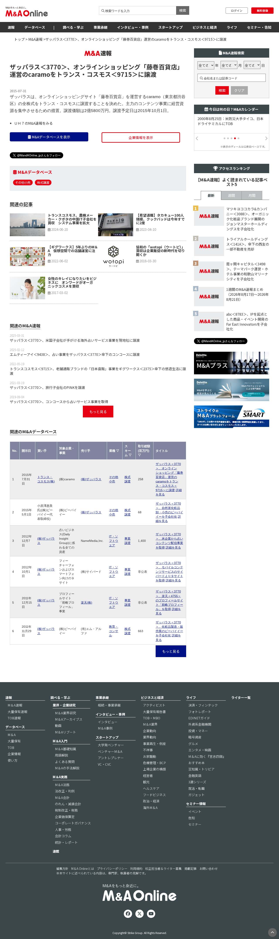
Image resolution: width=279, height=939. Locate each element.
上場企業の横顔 (154, 769)
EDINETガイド (199, 718)
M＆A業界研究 (65, 713)
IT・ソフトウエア (113, 541)
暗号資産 (194, 737)
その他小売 (23, 182)
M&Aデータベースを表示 (50, 136)
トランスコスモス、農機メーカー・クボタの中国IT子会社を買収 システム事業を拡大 (72, 219)
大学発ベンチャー (111, 745)
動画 (58, 725)
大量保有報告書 (154, 711)
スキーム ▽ (128, 450)
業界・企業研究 (64, 705)
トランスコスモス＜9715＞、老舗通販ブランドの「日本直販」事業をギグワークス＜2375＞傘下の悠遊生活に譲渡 (98, 371)
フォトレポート (199, 711)
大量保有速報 (17, 711)
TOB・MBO (151, 718)
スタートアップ (170, 27)
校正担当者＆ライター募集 (163, 868)
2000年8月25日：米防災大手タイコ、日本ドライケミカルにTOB (230, 121)
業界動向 (149, 737)
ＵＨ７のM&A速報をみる (33, 123)
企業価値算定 (65, 816)
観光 (146, 782)
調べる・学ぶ (73, 27)
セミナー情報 (196, 803)
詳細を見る (173, 547)
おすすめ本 (196, 762)
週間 (231, 195)
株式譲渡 (43, 182)
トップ (19, 39)
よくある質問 (65, 761)
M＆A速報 (15, 705)
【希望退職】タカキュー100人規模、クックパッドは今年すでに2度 (160, 219)
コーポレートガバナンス (73, 823)
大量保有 (14, 741)
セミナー (194, 824)
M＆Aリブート (65, 732)
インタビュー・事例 (132, 27)
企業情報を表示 (141, 137)
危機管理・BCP (154, 762)
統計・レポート (66, 842)
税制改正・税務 (66, 810)
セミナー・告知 (259, 27)
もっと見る (98, 411)
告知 (191, 817)
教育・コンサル (113, 631)
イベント (194, 811)
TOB (11, 747)
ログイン (236, 10)
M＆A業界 (150, 724)
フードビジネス (154, 794)
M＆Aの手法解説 (67, 768)
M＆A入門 (60, 741)
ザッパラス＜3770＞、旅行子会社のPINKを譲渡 (47, 387)
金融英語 (194, 775)
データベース (34, 27)
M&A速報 (35, 39)
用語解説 (61, 755)
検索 (182, 10)
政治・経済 (151, 801)
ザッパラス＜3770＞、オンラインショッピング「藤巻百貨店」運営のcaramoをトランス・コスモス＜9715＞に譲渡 (169, 477)
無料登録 (262, 10)
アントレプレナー (111, 757)
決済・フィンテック (203, 705)
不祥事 (148, 750)
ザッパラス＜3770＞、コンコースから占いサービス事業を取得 (59, 401)
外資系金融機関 (199, 724)
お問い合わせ (208, 868)
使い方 (12, 760)
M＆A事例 (105, 728)
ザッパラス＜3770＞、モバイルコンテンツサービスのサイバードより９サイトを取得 (169, 571)
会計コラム (63, 836)
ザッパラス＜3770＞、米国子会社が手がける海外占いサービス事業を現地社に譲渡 (75, 340)
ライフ (232, 27)
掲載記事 (190, 868)
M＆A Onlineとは (82, 868)
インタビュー (107, 722)
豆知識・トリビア (201, 769)
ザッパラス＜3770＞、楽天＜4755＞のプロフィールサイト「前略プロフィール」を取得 (169, 600)
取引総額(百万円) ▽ (144, 450)
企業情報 (14, 754)
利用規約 (136, 868)
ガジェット (196, 794)
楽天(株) (86, 602)
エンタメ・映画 (199, 750)
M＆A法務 (62, 784)
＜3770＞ (53, 66)
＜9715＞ (124, 74)
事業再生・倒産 (154, 743)
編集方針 (62, 868)
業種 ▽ (114, 450)
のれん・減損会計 (68, 804)
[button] (224, 138)
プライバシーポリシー (112, 868)
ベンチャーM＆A (110, 751)
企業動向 (149, 730)
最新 (211, 195)
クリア (239, 90)
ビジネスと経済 (204, 27)
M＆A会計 (62, 797)
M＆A (12, 734)
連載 (56, 851)
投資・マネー (198, 730)
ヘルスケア (151, 788)
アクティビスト (154, 705)
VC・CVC (104, 764)
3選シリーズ (197, 782)
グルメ (193, 743)
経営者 (148, 775)
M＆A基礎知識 (65, 749)
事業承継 (100, 27)
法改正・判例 (65, 791)
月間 (251, 195)
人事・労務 (63, 829)
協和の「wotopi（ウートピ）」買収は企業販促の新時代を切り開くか (160, 250)
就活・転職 (196, 788)
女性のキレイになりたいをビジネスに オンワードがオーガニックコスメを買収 (72, 282)
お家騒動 (149, 756)
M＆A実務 (60, 777)
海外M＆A (150, 807)
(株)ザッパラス (91, 479)
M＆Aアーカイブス (68, 719)
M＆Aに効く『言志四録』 (207, 756)
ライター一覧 (241, 697)
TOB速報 (14, 718)
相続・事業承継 (109, 705)
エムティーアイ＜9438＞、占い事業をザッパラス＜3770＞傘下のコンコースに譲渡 (75, 354)
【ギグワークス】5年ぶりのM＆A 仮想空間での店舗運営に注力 (73, 250)
